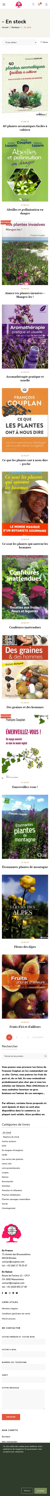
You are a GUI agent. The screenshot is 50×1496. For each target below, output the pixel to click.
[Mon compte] (46, 4)
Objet (5, 1375)
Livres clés (7, 1163)
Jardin (4, 1155)
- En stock (6, 1132)
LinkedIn (13, 1293)
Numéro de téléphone (14, 1362)
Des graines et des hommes (25, 707)
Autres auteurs (9, 1141)
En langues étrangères (12, 1150)
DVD (4, 1146)
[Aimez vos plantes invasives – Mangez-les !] (25, 253)
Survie (5, 1204)
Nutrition (6, 1186)
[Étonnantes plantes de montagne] (25, 827)
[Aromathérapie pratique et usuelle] (25, 337)
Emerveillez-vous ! (25, 787)
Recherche (45, 1056)
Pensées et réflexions (12, 1190)
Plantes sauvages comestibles (16, 1199)
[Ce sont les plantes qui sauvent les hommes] (25, 504)
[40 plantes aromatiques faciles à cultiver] (25, 86)
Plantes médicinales (11, 1195)
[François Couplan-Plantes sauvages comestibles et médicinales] (19, 4)
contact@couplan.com (13, 1261)
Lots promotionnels (11, 1168)
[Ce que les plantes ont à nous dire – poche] (25, 420)
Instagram (10, 1293)
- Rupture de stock (10, 1137)
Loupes (5, 1172)
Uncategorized (8, 1208)
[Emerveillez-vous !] (25, 747)
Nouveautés (7, 1181)
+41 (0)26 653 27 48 (17, 1286)
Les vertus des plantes (12, 1159)
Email (17, 1293)
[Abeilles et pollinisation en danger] (25, 169)
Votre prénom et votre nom (18, 1337)
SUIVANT (38, 1037)
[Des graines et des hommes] (25, 667)
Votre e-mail (9, 1349)
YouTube (6, 1293)
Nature (5, 1177)
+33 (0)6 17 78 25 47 (17, 1265)
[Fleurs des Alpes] (25, 907)
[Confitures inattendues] (25, 587)
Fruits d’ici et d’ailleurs (25, 1026)
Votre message (10, 1388)
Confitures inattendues (25, 627)
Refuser (27, 1491)
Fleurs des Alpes (25, 946)
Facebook (2, 1293)
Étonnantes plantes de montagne (25, 867)
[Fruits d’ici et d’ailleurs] (25, 987)
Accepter (40, 1491)
